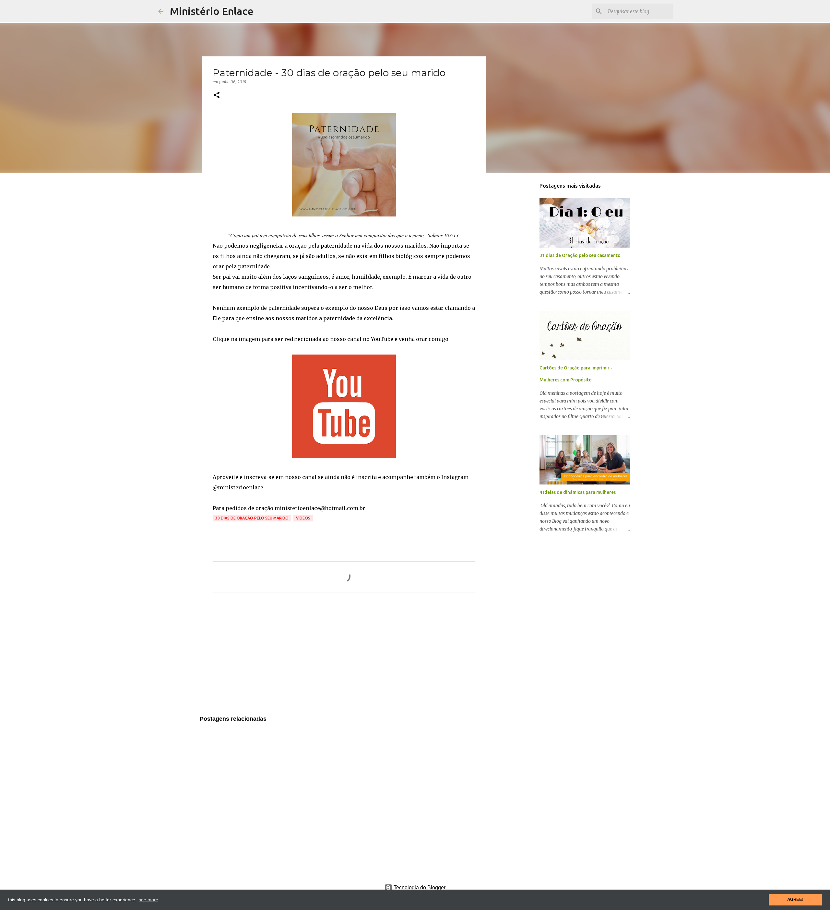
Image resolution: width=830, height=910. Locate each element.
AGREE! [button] (795, 899)
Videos (303, 518)
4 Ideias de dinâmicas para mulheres (578, 492)
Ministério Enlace (212, 11)
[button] (216, 95)
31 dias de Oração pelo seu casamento (580, 255)
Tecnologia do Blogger (418, 887)
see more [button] (148, 899)
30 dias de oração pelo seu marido (252, 518)
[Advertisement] (344, 657)
